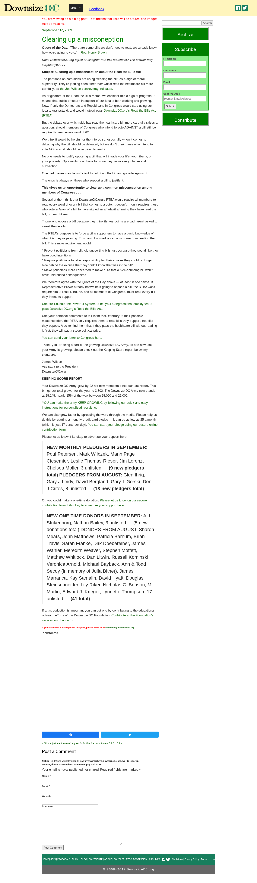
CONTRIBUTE (96, 859)
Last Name (169, 70)
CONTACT (119, 859)
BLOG (84, 859)
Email (45, 786)
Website (46, 796)
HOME (45, 859)
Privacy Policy (192, 859)
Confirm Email (171, 93)
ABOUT (108, 859)
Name (45, 776)
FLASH (75, 859)
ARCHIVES (154, 859)
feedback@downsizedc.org (119, 627)
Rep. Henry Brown (93, 52)
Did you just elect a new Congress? (61, 743)
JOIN (53, 859)
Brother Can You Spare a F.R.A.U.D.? (102, 743)
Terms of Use (208, 859)
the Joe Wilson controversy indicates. (86, 89)
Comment (47, 806)
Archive (185, 34)
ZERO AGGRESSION (136, 859)
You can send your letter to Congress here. (72, 337)
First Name (169, 58)
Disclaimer (177, 859)
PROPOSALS (63, 859)
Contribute (185, 120)
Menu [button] (74, 7)
